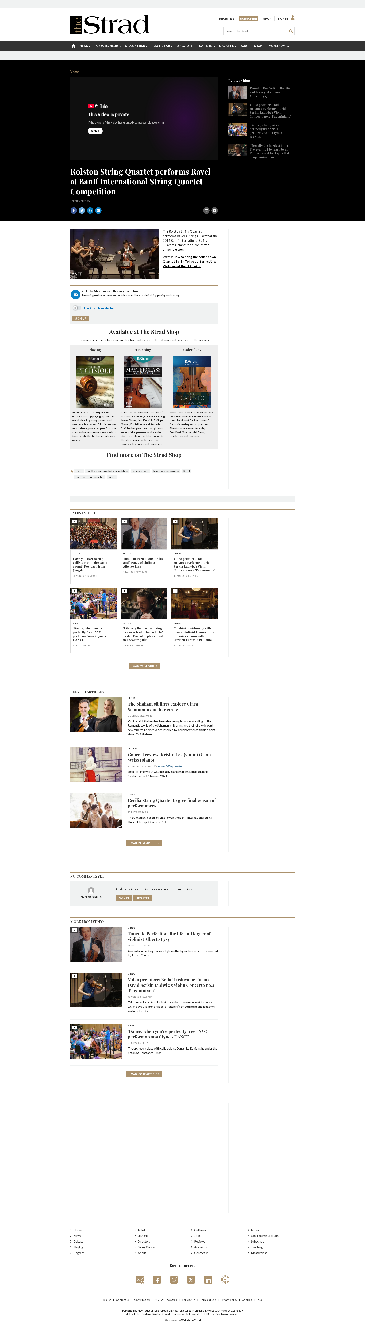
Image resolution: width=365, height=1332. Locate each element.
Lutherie (143, 1235)
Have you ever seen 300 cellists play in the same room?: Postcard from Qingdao (90, 564)
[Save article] (214, 210)
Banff (79, 470)
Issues (255, 1230)
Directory (144, 1241)
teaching (130, 339)
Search (291, 31)
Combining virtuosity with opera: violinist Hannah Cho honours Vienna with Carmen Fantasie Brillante (194, 634)
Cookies (247, 1299)
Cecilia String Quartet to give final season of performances (172, 803)
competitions (141, 470)
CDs (156, 339)
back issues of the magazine (193, 339)
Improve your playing (166, 470)
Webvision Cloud (191, 1320)
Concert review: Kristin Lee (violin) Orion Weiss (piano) (169, 757)
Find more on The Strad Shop (144, 454)
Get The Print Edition (265, 1235)
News (131, 794)
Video (74, 71)
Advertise (200, 1247)
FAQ (259, 1299)
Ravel (186, 470)
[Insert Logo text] (110, 32)
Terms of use (208, 1299)
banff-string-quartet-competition (107, 470)
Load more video (144, 666)
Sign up (80, 318)
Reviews (199, 1241)
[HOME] (73, 46)
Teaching (143, 349)
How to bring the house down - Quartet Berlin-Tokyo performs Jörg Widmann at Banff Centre (190, 261)
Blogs (76, 554)
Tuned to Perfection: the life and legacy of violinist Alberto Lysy (270, 92)
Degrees (78, 1253)
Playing (94, 349)
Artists (142, 1230)
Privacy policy (229, 1299)
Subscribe (248, 18)
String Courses (147, 1247)
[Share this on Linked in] (90, 210)
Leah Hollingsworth (170, 766)
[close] (218, 202)
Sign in (167, 202)
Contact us (201, 1253)
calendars (165, 339)
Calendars (192, 349)
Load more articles (144, 843)
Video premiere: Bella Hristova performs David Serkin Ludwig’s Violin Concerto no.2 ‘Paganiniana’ (270, 110)
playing (115, 339)
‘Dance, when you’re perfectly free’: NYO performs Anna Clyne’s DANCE (266, 131)
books (139, 339)
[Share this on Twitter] (82, 210)
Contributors (142, 1299)
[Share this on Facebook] (73, 210)
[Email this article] (98, 210)
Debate (78, 1241)
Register (226, 18)
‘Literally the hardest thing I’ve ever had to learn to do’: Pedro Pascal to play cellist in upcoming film (270, 151)
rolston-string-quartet (90, 477)
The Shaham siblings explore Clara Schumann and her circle (163, 706)
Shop (267, 18)
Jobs (197, 1235)
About (142, 1253)
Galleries (200, 1230)
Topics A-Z (188, 1299)
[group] (277, 46)
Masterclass (259, 1253)
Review (132, 748)
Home (77, 1230)
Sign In (283, 18)
